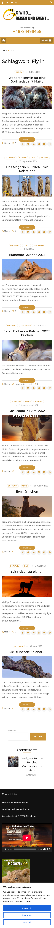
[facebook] (3, 2)
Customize (27, 915)
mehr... (27, 139)
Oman (26, 566)
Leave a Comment (23, 384)
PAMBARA (44, 158)
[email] (44, 144)
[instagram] (16, 2)
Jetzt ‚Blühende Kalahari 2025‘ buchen (27, 333)
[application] (27, 837)
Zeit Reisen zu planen (27, 571)
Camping (23, 158)
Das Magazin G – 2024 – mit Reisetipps (27, 169)
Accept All (27, 908)
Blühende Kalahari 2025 (27, 255)
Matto (7, 143)
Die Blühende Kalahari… (27, 652)
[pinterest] (39, 144)
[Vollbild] (48, 849)
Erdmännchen (27, 491)
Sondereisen (39, 245)
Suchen (12, 730)
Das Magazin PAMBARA (27, 411)
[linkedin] (33, 144)
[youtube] (12, 2)
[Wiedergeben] (5, 849)
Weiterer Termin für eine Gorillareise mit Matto (27, 79)
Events (34, 158)
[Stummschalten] (44, 849)
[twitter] (7, 2)
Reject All (27, 922)
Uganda (19, 72)
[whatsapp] (49, 144)
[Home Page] (3, 40)
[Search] (51, 2)
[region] (27, 905)
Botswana (10, 158)
